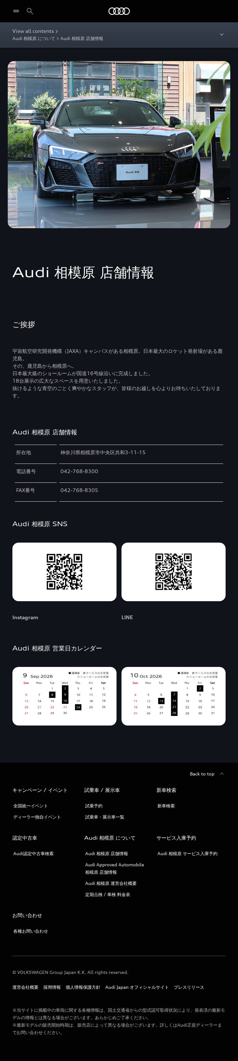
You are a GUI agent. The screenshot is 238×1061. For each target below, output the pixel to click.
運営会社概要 (25, 987)
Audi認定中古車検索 (33, 853)
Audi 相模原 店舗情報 (106, 853)
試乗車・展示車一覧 (104, 816)
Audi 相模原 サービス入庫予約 (187, 853)
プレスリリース (189, 987)
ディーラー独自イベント (37, 816)
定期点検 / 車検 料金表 (107, 894)
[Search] (30, 11)
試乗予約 (94, 805)
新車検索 (166, 805)
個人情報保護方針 (83, 987)
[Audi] (119, 11)
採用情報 (52, 987)
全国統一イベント (30, 805)
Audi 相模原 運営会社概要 (111, 883)
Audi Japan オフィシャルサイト (137, 987)
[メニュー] (17, 11)
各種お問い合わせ (30, 931)
